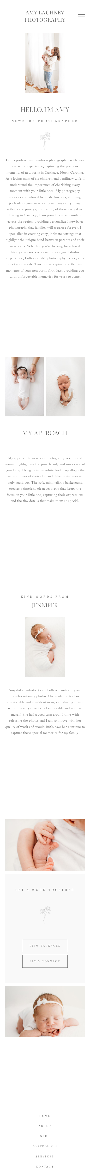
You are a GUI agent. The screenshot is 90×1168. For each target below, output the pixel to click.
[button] (81, 16)
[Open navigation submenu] (56, 1146)
